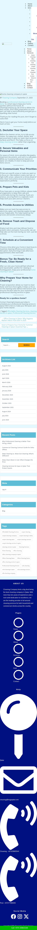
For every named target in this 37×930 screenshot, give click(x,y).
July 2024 (5, 416)
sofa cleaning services (23, 569)
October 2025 (6, 403)
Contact (30, 45)
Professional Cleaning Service (24, 313)
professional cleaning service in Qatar (16, 103)
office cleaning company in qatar (11, 554)
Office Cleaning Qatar (8, 558)
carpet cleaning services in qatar (11, 543)
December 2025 (7, 395)
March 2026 (6, 382)
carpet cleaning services (24, 539)
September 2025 (7, 407)
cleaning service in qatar (9, 547)
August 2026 (6, 366)
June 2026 (5, 374)
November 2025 (7, 399)
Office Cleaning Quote (23, 558)
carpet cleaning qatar (8, 539)
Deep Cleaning (32, 71)
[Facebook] (13, 916)
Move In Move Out (33, 80)
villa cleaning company (8, 573)
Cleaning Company (9, 98)
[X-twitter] (26, 916)
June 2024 (5, 420)
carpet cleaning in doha (26, 536)
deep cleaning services (8, 142)
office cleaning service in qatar (11, 562)
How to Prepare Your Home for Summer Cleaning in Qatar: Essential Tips (17, 326)
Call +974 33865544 (19, 928)
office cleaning (17, 551)
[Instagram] (19, 916)
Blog (3, 511)
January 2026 (6, 391)
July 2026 (5, 370)
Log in (4, 489)
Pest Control (32, 75)
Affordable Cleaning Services (18, 311)
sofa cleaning (25, 566)
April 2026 (5, 378)
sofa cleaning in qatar (8, 569)
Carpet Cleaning (32, 67)
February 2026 (7, 386)
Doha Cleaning (6, 551)
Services (31, 8)
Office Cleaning (32, 60)
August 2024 (6, 411)
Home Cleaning (32, 56)
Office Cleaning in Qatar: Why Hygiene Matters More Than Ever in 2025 (17, 319)
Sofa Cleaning (32, 63)
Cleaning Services (24, 547)
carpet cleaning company (9, 536)
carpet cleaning (25, 532)
